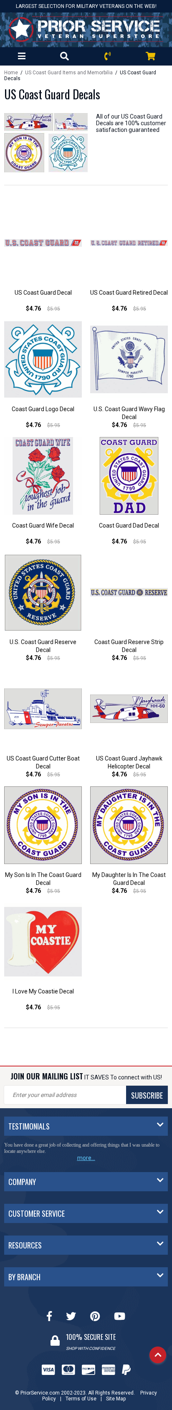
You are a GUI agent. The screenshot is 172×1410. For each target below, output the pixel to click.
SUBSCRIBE (147, 1095)
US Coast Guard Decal (43, 292)
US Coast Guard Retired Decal (129, 292)
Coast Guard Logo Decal (43, 409)
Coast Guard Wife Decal (43, 525)
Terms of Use (81, 1399)
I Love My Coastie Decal (43, 991)
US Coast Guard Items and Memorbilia (69, 73)
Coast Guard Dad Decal (129, 525)
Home (11, 73)
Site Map (116, 1399)
